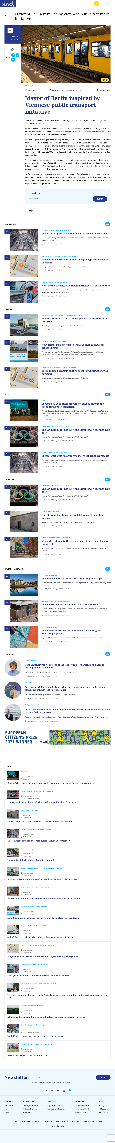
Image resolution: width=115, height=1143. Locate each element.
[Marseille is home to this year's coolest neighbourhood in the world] (24, 547)
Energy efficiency (104, 1112)
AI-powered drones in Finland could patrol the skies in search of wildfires (46, 1017)
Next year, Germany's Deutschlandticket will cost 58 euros (76, 285)
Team (6, 1109)
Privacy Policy (48, 1121)
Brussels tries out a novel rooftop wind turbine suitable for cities (74, 320)
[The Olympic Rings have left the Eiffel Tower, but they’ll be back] (24, 436)
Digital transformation (55, 1106)
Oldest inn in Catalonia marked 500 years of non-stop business (72, 516)
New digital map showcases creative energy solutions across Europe (73, 346)
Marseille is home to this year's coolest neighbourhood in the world (75, 542)
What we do (8, 1106)
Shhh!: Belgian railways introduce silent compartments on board (42, 937)
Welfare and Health (81, 1112)
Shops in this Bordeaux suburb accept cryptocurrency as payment (75, 261)
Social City (79, 1101)
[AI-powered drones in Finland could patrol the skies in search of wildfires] (13, 1009)
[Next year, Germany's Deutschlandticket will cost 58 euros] (24, 292)
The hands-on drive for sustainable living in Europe (72, 578)
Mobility (13, 39)
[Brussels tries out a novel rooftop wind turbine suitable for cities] (24, 325)
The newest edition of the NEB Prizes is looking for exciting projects (71, 632)
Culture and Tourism (82, 1106)
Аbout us (8, 1101)
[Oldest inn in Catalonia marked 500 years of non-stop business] (24, 521)
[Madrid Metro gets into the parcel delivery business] (13, 1028)
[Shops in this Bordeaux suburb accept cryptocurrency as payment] (24, 266)
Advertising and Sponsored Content (67, 1121)
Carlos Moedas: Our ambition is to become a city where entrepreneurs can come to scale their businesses (68, 711)
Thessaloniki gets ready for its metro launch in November (76, 233)
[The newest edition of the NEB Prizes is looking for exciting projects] (24, 637)
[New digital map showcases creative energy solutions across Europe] (24, 351)
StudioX (62, 1126)
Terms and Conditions (34, 1121)
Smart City (52, 1101)
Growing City (28, 1101)
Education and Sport (82, 1109)
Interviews (5, 4)
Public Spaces (103, 1109)
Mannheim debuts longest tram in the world (31, 860)
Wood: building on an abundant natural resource (70, 604)
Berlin (14, 36)
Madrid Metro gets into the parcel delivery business (35, 1036)
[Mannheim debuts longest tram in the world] (13, 852)
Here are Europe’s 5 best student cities (28, 1055)
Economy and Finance (30, 1106)
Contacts (7, 1112)
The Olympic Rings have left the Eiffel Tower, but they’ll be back (76, 431)
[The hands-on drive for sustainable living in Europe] (24, 585)
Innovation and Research (56, 1109)
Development (27, 1112)
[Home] (5, 16)
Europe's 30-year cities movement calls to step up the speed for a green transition (73, 405)
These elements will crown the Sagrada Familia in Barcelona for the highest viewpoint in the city (57, 996)
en (10, 31)
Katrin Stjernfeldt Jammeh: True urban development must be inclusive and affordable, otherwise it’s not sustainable (65, 688)
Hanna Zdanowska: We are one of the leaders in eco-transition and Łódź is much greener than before (64, 666)
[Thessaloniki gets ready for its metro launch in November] (24, 240)
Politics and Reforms (30, 1109)
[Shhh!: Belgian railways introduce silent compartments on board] (13, 929)
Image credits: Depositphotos (92, 1121)
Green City (102, 1101)
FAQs (23, 1121)
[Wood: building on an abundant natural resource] (24, 611)
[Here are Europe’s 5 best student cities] (13, 1047)
